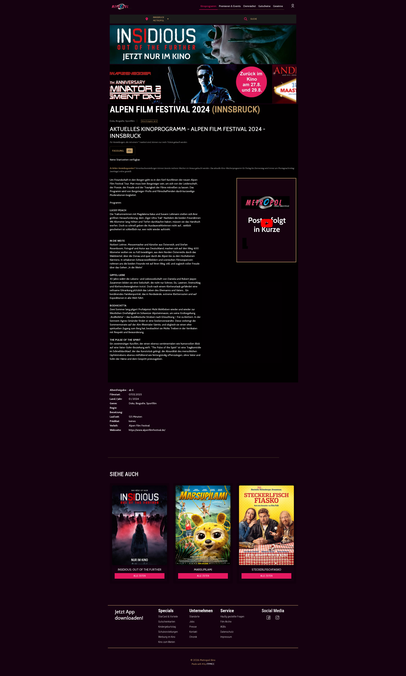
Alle (129, 150)
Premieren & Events (230, 6)
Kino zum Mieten (166, 641)
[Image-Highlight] (139, 525)
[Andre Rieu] (203, 84)
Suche (253, 19)
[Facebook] (268, 617)
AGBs (223, 626)
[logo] (121, 6)
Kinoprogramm (208, 6)
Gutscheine (264, 6)
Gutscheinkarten (166, 621)
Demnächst (249, 6)
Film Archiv (226, 621)
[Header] (203, 44)
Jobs (191, 621)
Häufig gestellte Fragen (232, 616)
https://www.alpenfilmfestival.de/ (147, 430)
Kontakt (193, 631)
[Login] (293, 6)
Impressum (226, 636)
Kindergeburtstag (167, 626)
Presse (193, 626)
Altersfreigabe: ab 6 (149, 121)
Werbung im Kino (166, 636)
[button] (158, 19)
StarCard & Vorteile (168, 616)
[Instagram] (277, 617)
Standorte (194, 616)
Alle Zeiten (140, 576)
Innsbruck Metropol (161, 19)
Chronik (193, 636)
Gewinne (278, 6)
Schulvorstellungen (168, 631)
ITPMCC (210, 664)
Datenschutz (226, 631)
